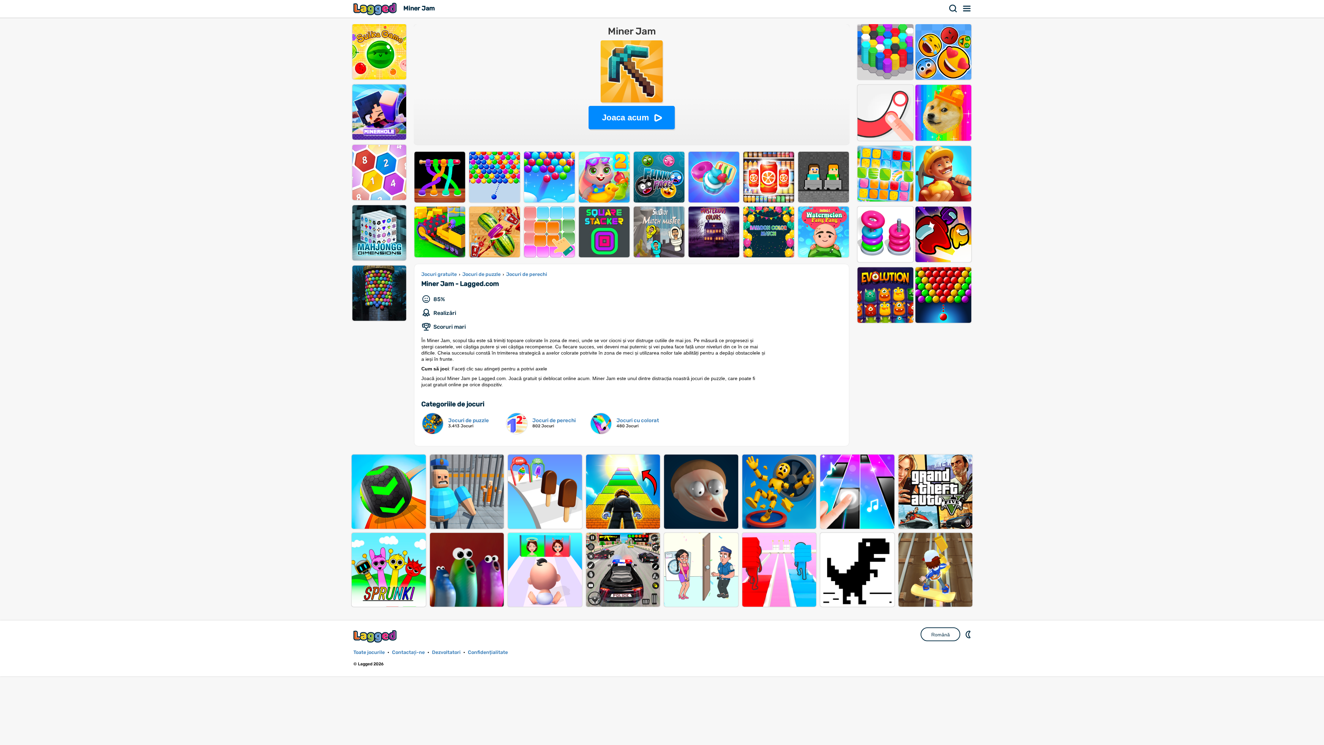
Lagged (375, 9)
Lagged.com (375, 636)
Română (940, 634)
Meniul (967, 8)
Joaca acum (625, 117)
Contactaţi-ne (408, 652)
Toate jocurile (369, 652)
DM (969, 634)
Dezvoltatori (446, 652)
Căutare (953, 8)
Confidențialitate (488, 652)
